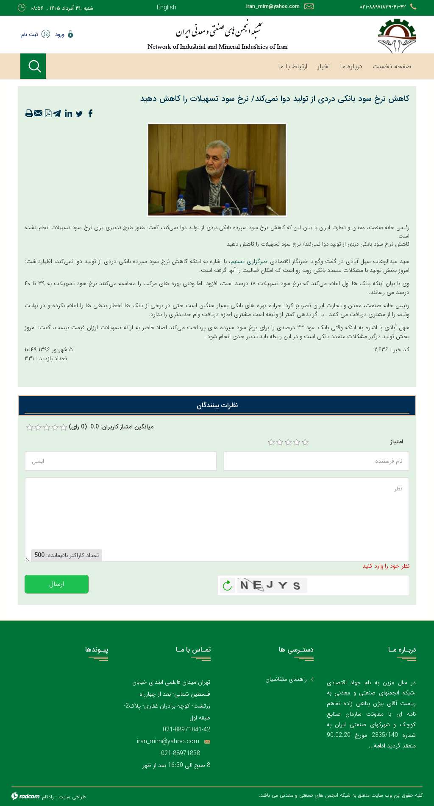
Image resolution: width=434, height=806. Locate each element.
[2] (280, 442)
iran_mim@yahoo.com (273, 7)
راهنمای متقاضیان (286, 679)
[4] (296, 442)
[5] (305, 442)
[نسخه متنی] (29, 113)
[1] (271, 442)
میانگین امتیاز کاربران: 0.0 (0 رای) (111, 427)
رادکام (48, 797)
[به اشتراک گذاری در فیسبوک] (90, 113)
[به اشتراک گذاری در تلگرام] (57, 113)
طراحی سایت (72, 797)
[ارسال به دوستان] (38, 113)
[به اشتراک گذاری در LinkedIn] (68, 113)
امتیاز (396, 441)
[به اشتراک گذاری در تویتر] (79, 113)
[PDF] (48, 113)
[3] (288, 442)
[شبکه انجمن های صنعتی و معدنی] (217, 34)
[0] (29, 427)
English (166, 7)
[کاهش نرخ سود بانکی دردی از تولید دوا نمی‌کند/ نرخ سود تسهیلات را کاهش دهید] (217, 169)
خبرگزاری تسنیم (249, 261)
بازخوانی (227, 583)
